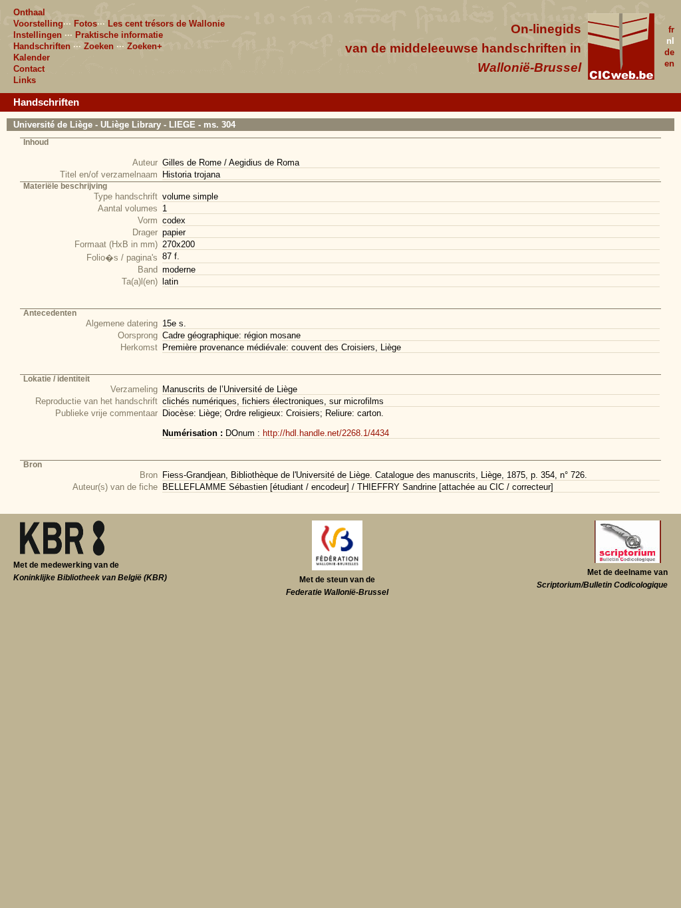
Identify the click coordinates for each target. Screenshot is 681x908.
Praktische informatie (119, 35)
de (669, 52)
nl (670, 41)
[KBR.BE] (62, 553)
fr (671, 30)
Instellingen (37, 35)
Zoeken (99, 46)
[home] (621, 77)
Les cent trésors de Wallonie (166, 24)
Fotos (85, 24)
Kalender (31, 57)
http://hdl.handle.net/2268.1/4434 (326, 433)
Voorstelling (38, 24)
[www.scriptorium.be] (628, 560)
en (669, 63)
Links (24, 80)
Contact (29, 69)
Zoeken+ (144, 46)
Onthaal (29, 12)
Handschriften (41, 46)
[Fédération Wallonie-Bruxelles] (337, 568)
